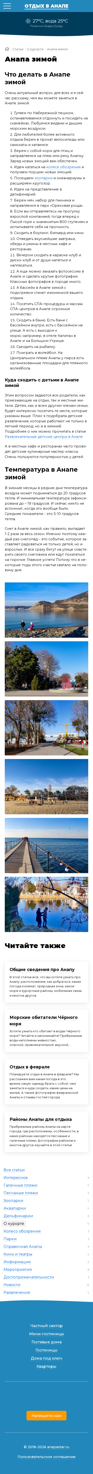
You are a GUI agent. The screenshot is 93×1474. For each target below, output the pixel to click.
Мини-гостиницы (46, 1334)
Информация (17, 1262)
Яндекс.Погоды (54, 26)
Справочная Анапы (23, 1246)
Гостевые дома (46, 1342)
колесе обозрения (63, 167)
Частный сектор (46, 1325)
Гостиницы (46, 1350)
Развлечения (17, 1292)
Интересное (16, 1177)
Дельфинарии (18, 1216)
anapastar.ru (58, 1447)
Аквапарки (15, 1208)
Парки (10, 1239)
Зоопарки (13, 1200)
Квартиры (46, 1366)
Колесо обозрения (22, 1231)
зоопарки (43, 178)
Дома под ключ (46, 1358)
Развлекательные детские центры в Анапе (44, 437)
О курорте (14, 1223)
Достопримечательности (29, 1277)
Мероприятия (18, 1269)
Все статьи (14, 1170)
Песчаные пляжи (21, 1193)
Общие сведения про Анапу (42, 969)
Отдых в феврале (30, 1066)
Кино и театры (18, 1254)
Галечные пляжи (20, 1185)
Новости (12, 1285)
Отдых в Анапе (46, 6)
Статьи (17, 49)
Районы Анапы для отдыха (41, 1119)
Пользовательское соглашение (47, 1457)
